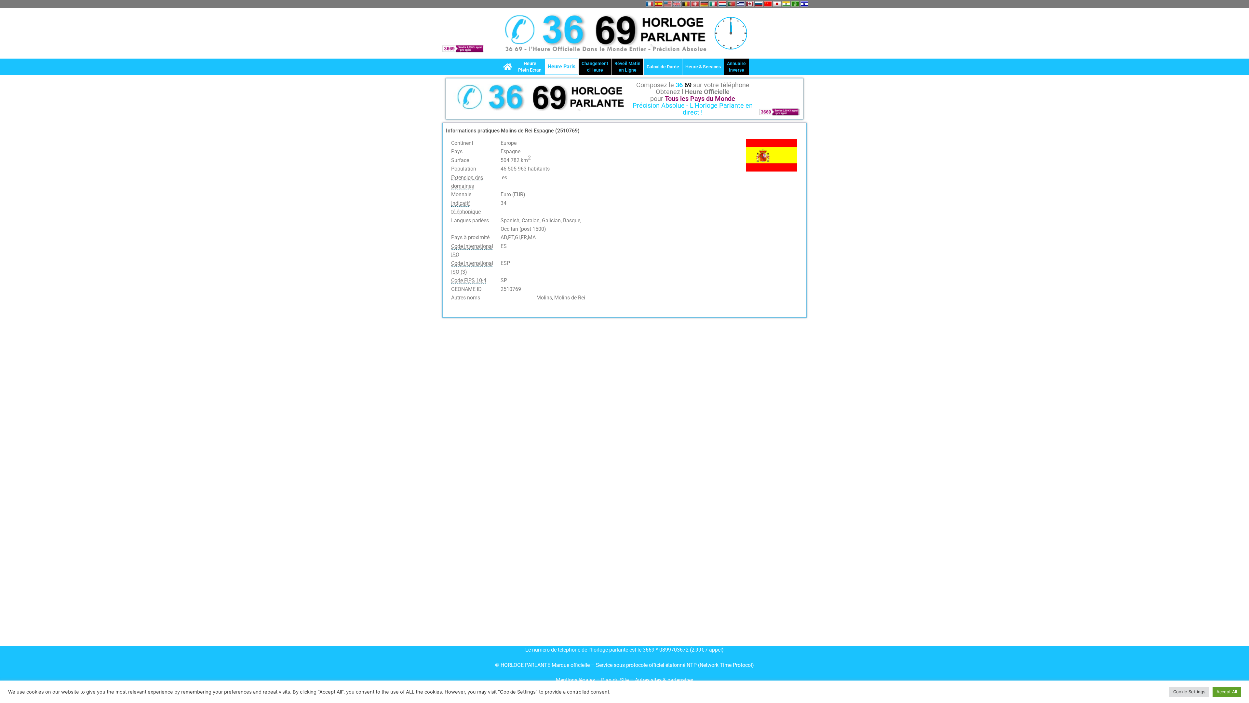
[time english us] (668, 4)
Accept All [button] (1226, 691)
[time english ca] (750, 4)
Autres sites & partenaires (664, 680)
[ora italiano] (713, 4)
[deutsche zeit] (704, 4)
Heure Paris (561, 66)
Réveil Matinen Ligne (627, 67)
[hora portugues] (731, 4)
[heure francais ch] (695, 4)
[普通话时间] (768, 4)
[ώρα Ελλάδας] (741, 4)
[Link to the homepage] (507, 67)
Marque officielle (571, 665)
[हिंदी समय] (786, 4)
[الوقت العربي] (795, 4)
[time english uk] (677, 4)
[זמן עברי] (804, 4)
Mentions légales (575, 680)
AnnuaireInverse (736, 67)
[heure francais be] (686, 4)
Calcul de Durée (663, 66)
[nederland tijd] (722, 4)
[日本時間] (777, 4)
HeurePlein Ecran (530, 67)
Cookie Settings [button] (1189, 691)
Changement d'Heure (595, 67)
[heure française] (649, 4)
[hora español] (659, 4)
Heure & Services (703, 66)
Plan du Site (615, 680)
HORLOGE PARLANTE (525, 665)
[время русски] (759, 4)
